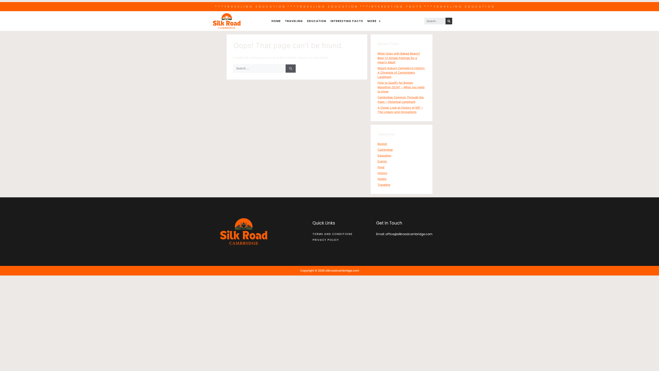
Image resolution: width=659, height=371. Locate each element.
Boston (382, 144)
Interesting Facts (347, 21)
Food (381, 167)
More (372, 21)
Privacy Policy (326, 240)
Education (316, 21)
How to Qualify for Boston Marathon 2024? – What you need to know (401, 87)
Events (382, 161)
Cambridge (385, 149)
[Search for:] (259, 68)
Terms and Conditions (332, 234)
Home (276, 21)
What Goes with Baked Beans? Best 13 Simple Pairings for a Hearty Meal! (399, 58)
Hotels (382, 179)
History (382, 173)
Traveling (294, 21)
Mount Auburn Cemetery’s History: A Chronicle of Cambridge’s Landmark (401, 72)
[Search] (449, 21)
